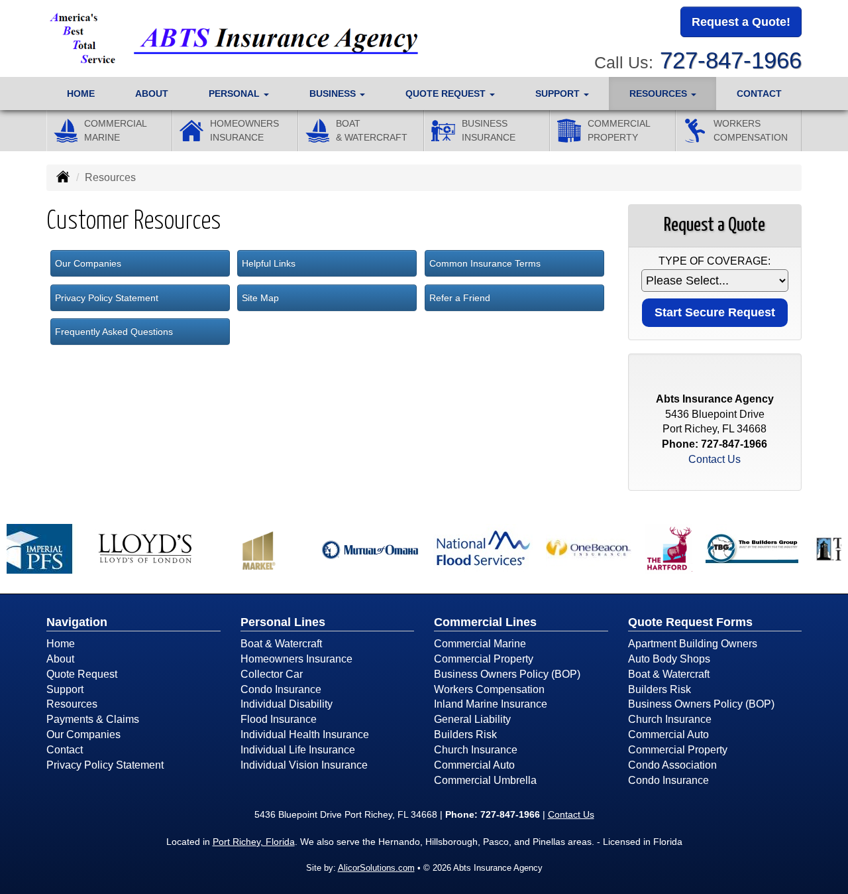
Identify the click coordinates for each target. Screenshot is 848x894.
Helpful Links (268, 263)
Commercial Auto (474, 765)
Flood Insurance (278, 719)
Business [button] (333, 93)
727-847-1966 (731, 60)
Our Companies (88, 263)
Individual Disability (286, 704)
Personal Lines (282, 622)
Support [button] (558, 93)
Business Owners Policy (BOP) (507, 674)
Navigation (76, 622)
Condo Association (672, 765)
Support (64, 689)
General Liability (472, 719)
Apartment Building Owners (692, 643)
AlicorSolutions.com (376, 868)
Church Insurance (475, 749)
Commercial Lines (485, 622)
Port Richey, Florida (254, 841)
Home (81, 93)
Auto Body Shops (669, 659)
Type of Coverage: (714, 261)
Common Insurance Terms (485, 263)
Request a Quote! (741, 22)
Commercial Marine (480, 643)
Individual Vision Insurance (304, 765)
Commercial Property (483, 659)
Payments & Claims (92, 719)
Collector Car (271, 674)
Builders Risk (465, 734)
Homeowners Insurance (296, 659)
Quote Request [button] (446, 93)
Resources (71, 704)
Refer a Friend (459, 297)
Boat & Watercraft (281, 643)
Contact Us (714, 459)
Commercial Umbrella (485, 780)
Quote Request (81, 674)
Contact (759, 93)
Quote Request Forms (690, 622)
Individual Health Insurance (304, 734)
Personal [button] (235, 93)
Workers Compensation (489, 689)
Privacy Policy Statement (106, 297)
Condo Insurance (280, 689)
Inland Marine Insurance (490, 704)
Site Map (260, 297)
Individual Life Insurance (297, 749)
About (151, 93)
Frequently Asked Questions (114, 331)
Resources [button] (659, 93)
